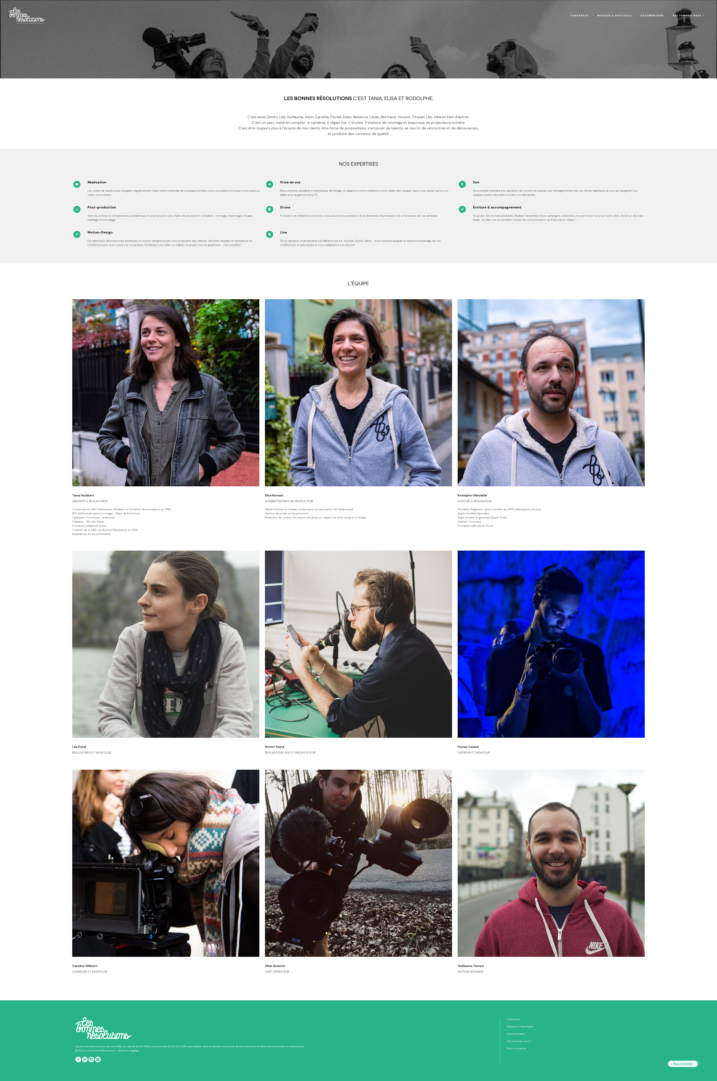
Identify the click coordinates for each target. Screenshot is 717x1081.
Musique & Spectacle (520, 1026)
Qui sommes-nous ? (519, 1041)
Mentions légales (128, 1050)
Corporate (513, 1019)
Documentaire (516, 1033)
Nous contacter (516, 1048)
